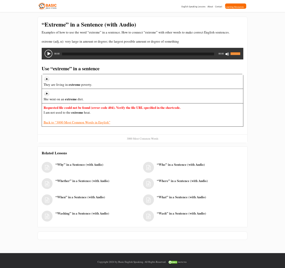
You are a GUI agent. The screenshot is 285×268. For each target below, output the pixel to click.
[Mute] (227, 54)
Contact (218, 7)
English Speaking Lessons (193, 7)
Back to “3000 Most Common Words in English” (77, 122)
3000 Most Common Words (142, 138)
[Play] (48, 54)
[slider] (236, 51)
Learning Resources (234, 7)
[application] (142, 53)
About (210, 7)
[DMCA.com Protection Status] (177, 262)
